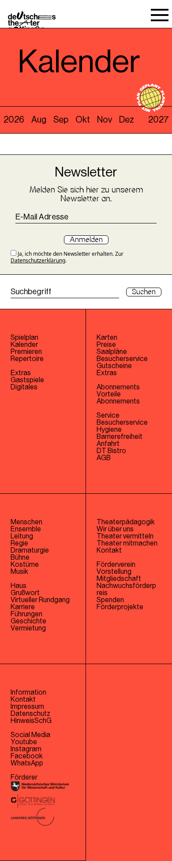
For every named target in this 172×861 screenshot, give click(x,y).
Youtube (24, 742)
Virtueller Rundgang (40, 599)
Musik (19, 571)
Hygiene (109, 429)
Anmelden (86, 239)
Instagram (26, 749)
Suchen (144, 292)
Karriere (23, 607)
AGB (104, 457)
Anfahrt (108, 443)
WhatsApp (27, 763)
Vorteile (109, 394)
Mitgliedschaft (119, 578)
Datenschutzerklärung (38, 260)
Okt (82, 119)
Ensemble (26, 529)
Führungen (26, 614)
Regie (19, 543)
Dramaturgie (30, 550)
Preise (106, 344)
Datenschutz (30, 713)
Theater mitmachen (127, 543)
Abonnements (118, 401)
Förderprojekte (120, 607)
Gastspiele (27, 380)
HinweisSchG (31, 720)
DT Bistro (111, 450)
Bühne (20, 557)
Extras (21, 373)
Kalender (24, 344)
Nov (104, 119)
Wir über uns (115, 529)
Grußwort (25, 592)
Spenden (110, 599)
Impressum (27, 706)
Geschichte (28, 621)
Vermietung (28, 628)
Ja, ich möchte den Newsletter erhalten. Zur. (67, 257)
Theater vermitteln (125, 536)
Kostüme (25, 564)
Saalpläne (112, 351)
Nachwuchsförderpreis (126, 589)
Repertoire (27, 358)
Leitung (22, 536)
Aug (38, 119)
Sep (60, 119)
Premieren (26, 351)
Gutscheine (114, 365)
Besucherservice (122, 358)
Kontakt (109, 550)
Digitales (24, 387)
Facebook (27, 756)
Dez (126, 119)
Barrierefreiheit (119, 436)
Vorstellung (114, 571)
